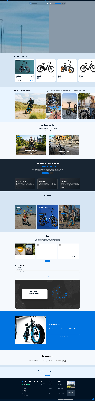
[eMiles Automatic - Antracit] (45, 67)
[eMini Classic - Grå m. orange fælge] (67, 67)
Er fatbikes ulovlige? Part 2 (55, 256)
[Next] (79, 251)
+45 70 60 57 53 (25, 391)
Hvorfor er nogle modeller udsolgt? (34, 256)
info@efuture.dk (25, 388)
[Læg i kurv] (17, 116)
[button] (30, 3)
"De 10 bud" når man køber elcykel (78, 256)
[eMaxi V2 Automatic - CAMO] (24, 67)
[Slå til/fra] (16, 267)
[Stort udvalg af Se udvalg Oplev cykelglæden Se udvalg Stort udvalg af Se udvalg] (47, 26)
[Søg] (62, 3)
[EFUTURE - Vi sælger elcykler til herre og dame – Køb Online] (47, 3)
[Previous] (15, 251)
